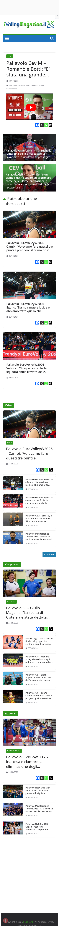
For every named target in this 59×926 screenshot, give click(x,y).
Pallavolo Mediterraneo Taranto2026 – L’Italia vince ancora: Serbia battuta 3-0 (39, 809)
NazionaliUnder (13, 751)
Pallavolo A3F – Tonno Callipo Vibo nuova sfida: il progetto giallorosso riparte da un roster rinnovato (39, 696)
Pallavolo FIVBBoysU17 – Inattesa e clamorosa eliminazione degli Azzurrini (27, 762)
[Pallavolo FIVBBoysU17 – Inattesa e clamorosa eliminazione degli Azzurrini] (29, 732)
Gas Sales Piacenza (17, 85)
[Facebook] (37, 125)
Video (10, 56)
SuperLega (11, 602)
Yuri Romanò (11, 88)
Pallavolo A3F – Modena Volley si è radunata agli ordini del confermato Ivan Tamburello (38, 659)
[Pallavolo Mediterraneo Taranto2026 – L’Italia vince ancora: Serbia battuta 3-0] (13, 811)
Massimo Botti (32, 85)
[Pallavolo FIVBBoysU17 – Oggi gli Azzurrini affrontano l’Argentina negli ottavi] (13, 829)
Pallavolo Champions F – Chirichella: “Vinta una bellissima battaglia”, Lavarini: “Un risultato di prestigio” (29, 154)
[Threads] (50, 125)
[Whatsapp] (46, 125)
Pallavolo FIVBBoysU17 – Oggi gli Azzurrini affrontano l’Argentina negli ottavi (37, 827)
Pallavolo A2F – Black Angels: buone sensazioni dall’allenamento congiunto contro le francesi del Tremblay (39, 677)
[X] (42, 125)
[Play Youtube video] (31, 107)
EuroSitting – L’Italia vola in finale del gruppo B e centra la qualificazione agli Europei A (39, 641)
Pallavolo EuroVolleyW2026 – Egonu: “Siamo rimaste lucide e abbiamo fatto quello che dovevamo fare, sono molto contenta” (28, 311)
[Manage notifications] (5, 920)
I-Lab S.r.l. (28, 921)
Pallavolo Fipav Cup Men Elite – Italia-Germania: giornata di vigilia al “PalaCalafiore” (37, 790)
